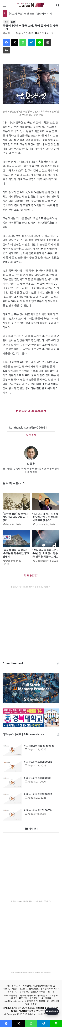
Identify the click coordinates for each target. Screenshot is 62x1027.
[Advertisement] (31, 620)
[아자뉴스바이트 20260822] (12, 766)
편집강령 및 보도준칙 (45, 1007)
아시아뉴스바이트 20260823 (39, 745)
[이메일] (47, 42)
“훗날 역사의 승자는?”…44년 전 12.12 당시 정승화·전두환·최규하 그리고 (45, 553)
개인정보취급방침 (27, 1010)
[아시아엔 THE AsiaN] (31, 5)
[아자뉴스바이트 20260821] (12, 782)
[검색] (57, 6)
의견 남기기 (31, 575)
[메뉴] (4, 6)
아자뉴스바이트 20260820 (38, 794)
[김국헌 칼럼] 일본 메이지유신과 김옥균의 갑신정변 (15, 517)
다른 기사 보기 (31, 828)
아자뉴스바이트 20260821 (37, 778)
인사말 (21, 1007)
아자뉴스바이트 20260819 (38, 810)
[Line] (39, 42)
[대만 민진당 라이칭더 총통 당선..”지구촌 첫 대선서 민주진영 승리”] (45, 501)
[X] (14, 42)
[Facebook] (6, 42)
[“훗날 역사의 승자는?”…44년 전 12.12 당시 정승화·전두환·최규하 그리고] (45, 538)
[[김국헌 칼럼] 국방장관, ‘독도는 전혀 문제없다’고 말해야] (16, 538)
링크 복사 (31, 434)
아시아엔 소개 (9, 1007)
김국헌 (6, 33)
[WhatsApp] (22, 42)
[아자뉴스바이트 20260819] (12, 815)
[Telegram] (31, 42)
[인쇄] (6, 50)
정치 (6, 21)
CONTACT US (44, 1010)
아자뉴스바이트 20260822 (38, 761)
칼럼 (13, 21)
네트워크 (29, 1007)
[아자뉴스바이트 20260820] (12, 798)
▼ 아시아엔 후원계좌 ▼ (31, 411)
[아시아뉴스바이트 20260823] (12, 750)
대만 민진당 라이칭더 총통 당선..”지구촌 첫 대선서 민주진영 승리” (45, 517)
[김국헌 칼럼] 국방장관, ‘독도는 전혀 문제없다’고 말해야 (16, 553)
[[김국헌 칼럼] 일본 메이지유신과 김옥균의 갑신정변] (16, 501)
